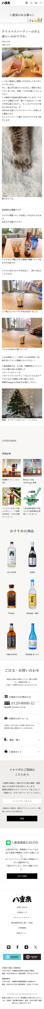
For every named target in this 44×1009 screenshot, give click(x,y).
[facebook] (17, 948)
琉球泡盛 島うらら (32, 654)
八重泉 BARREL (11, 654)
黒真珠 (32, 572)
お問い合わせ (22, 907)
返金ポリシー (22, 933)
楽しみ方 (6, 45)
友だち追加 (22, 876)
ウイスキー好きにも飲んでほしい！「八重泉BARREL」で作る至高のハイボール (11, 512)
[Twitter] (35, 948)
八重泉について (10, 8)
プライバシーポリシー (22, 917)
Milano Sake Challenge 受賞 (29, 481)
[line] (8, 948)
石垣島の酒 (19, 8)
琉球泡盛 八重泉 (32, 613)
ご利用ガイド (35, 8)
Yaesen (9, 994)
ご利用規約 (22, 928)
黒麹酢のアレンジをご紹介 (10, 481)
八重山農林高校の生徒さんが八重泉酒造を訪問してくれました (31, 511)
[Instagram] (26, 948)
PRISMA (11, 613)
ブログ (27, 8)
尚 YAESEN (11, 572)
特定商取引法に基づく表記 (22, 923)
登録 (22, 818)
